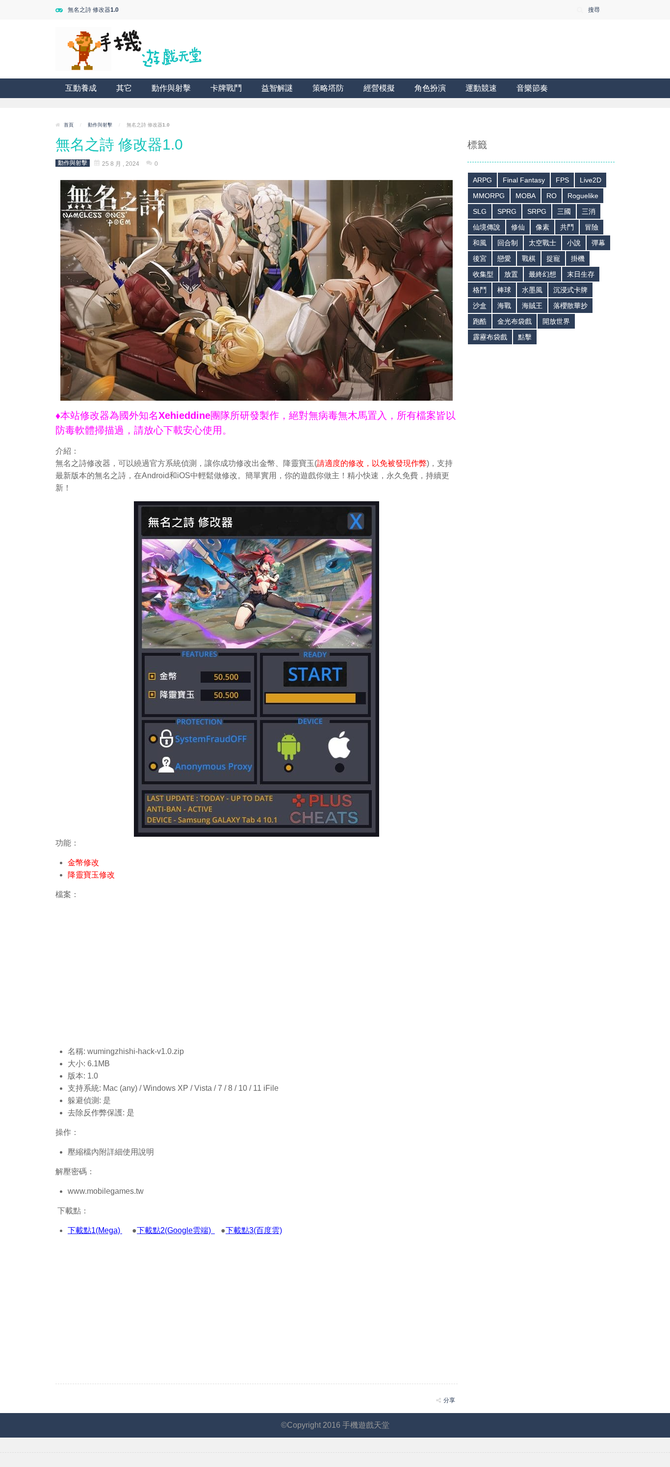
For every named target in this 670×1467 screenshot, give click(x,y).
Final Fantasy (524, 180)
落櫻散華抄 (570, 305)
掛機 (578, 258)
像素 (542, 227)
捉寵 (553, 258)
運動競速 (481, 88)
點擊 (525, 337)
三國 (564, 211)
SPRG (506, 211)
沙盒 (480, 305)
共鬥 (567, 227)
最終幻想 (542, 274)
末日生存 (580, 274)
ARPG (482, 180)
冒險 (591, 227)
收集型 (483, 274)
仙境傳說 (486, 227)
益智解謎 (277, 88)
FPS (562, 180)
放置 (511, 274)
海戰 (504, 305)
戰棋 (529, 258)
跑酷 (480, 321)
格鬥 (480, 290)
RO (551, 196)
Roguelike (582, 196)
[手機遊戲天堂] (129, 48)
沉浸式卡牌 (570, 290)
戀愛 (504, 258)
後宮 (480, 258)
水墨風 (532, 290)
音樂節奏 (532, 88)
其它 (124, 88)
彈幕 (598, 243)
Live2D (590, 180)
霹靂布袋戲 (490, 337)
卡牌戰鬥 (226, 88)
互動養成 (81, 88)
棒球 (504, 290)
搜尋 (594, 9)
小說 (574, 243)
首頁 (68, 125)
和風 (480, 243)
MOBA (525, 196)
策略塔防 (328, 88)
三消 (588, 211)
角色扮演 (430, 88)
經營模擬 (379, 88)
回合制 (507, 243)
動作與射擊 (171, 88)
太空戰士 (542, 243)
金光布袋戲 (514, 321)
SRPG (536, 211)
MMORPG (489, 196)
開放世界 (556, 321)
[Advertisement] (256, 969)
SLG (480, 211)
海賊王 (532, 305)
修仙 (518, 227)
